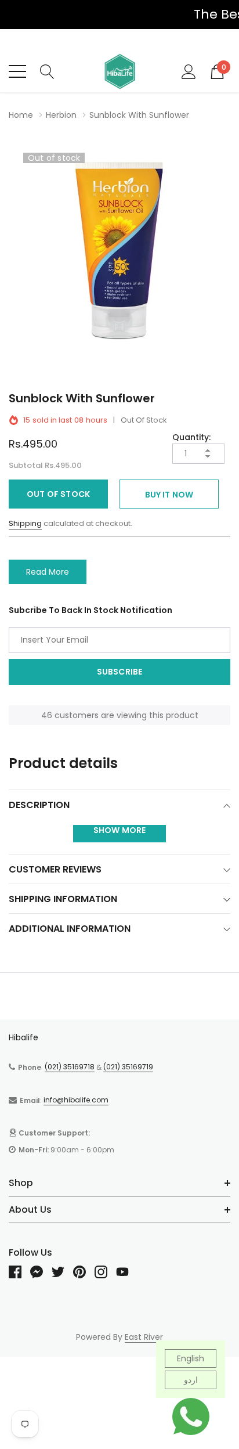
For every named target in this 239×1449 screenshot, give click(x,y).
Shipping (25, 523)
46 (46, 715)
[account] (189, 71)
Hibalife (23, 1037)
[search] (47, 71)
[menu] (17, 71)
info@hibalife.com (76, 1100)
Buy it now (169, 494)
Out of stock (58, 494)
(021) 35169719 (128, 1067)
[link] (19, 1272)
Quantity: (191, 437)
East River (144, 1337)
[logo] (119, 71)
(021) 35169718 (70, 1067)
